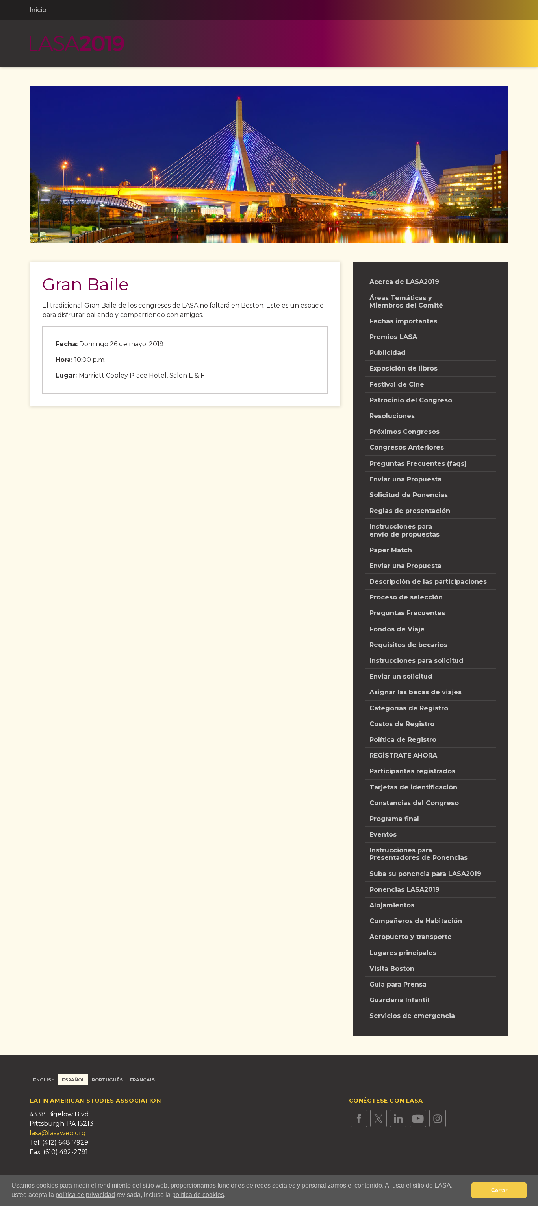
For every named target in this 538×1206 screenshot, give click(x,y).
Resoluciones (392, 416)
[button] (228, 1196)
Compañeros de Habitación (415, 921)
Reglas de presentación (409, 510)
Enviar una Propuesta (405, 479)
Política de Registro (402, 739)
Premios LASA (393, 337)
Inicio (38, 10)
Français (142, 1079)
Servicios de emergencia (412, 1016)
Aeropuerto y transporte (410, 936)
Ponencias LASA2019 (404, 889)
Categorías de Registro (408, 708)
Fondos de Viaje (397, 629)
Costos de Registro (401, 724)
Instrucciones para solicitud (416, 660)
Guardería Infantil (399, 1000)
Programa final (394, 818)
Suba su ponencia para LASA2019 (425, 874)
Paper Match (390, 550)
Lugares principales (402, 953)
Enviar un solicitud (400, 676)
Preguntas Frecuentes (407, 613)
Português (107, 1079)
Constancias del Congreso (414, 803)
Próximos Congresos (404, 431)
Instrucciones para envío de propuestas (404, 530)
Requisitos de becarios (408, 645)
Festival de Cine (396, 384)
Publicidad (387, 352)
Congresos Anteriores (406, 447)
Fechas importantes (403, 321)
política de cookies (198, 1194)
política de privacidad (85, 1194)
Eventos (383, 834)
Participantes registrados (412, 771)
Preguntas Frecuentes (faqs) (418, 463)
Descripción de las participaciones (428, 581)
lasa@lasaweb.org (58, 1133)
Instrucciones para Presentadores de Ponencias (418, 853)
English (44, 1079)
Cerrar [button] (499, 1190)
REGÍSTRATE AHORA (403, 755)
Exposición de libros (403, 368)
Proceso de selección (406, 597)
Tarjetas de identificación (413, 787)
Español (73, 1079)
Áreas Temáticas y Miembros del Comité (406, 301)
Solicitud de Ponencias (408, 495)
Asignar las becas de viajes (415, 692)
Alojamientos (391, 905)
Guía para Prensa (398, 984)
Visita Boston (391, 968)
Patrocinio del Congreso (410, 400)
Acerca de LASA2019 (404, 282)
